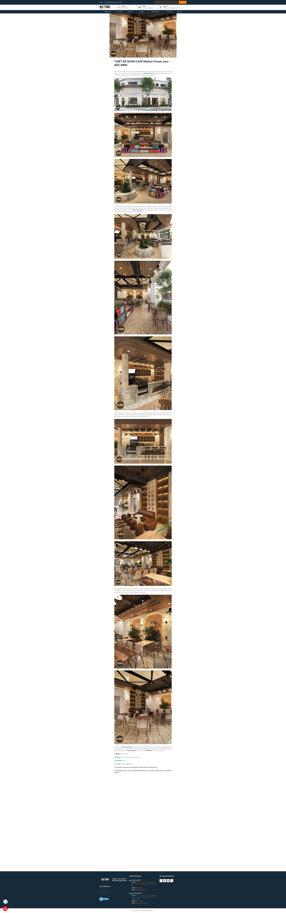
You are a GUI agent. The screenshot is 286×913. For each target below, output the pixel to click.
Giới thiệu (119, 11)
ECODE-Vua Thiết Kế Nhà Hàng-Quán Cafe (130, 757)
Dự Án (142, 11)
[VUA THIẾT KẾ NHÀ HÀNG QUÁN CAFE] (105, 7)
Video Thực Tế (155, 11)
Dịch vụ (130, 11)
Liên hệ (179, 11)
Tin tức (169, 11)
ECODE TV (124, 760)
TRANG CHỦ (108, 11)
